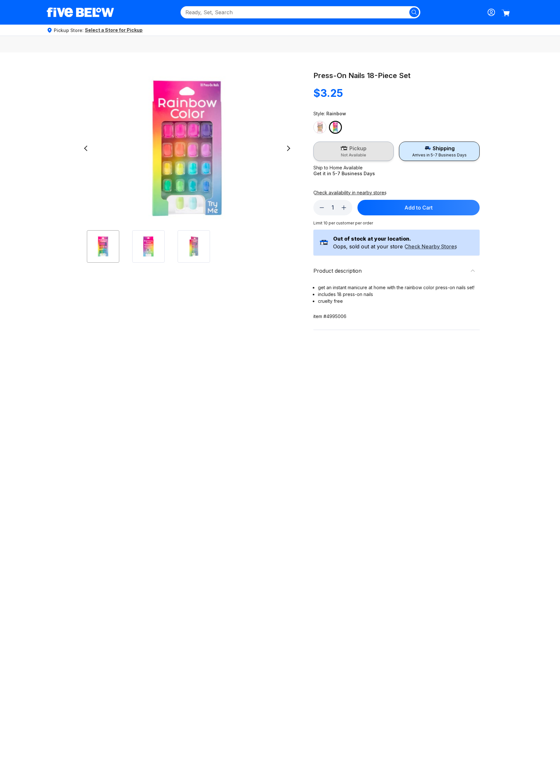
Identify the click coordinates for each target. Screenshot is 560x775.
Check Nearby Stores (430, 247)
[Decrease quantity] (322, 207)
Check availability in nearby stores (350, 192)
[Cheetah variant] (319, 127)
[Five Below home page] (80, 12)
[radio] (353, 151)
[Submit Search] (414, 12)
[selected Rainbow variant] (335, 127)
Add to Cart (418, 207)
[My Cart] (505, 13)
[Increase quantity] (344, 207)
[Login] (491, 12)
